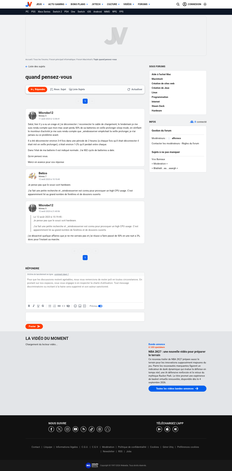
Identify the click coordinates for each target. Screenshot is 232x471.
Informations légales (67, 447)
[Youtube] (75, 429)
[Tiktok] (91, 429)
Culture (112, 4)
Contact (36, 447)
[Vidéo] (84, 306)
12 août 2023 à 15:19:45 (49, 179)
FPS (121, 11)
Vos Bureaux (158, 159)
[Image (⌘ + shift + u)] (80, 306)
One (73, 11)
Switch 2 (57, 11)
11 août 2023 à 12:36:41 (49, 119)
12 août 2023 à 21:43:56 (49, 211)
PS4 (66, 11)
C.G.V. (95, 447)
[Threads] (99, 429)
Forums (142, 4)
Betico (43, 173)
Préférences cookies (188, 447)
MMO (107, 11)
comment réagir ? (61, 274)
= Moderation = (160, 163)
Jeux (39, 4)
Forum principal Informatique (62, 59)
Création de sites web (163, 83)
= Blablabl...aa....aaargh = (165, 168)
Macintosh (157, 79)
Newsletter (108, 451)
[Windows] (175, 429)
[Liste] (50, 306)
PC (27, 11)
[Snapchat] (107, 429)
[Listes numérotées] (54, 306)
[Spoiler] (68, 306)
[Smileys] (75, 306)
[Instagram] (67, 429)
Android (97, 11)
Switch (81, 11)
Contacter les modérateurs (166, 143)
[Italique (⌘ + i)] (34, 306)
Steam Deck (158, 106)
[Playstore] (159, 429)
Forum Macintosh (84, 59)
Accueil (28, 59)
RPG (114, 11)
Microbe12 (46, 113)
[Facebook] (51, 429)
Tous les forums (40, 59)
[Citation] (59, 306)
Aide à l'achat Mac (161, 74)
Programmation (160, 97)
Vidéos (127, 4)
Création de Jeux (160, 87)
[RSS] (83, 429)
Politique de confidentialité (132, 447)
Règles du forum (190, 143)
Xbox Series (44, 11)
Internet (156, 101)
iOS (89, 11)
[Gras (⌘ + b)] (29, 306)
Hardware (157, 110)
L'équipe (48, 447)
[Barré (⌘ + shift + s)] (43, 306)
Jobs (128, 451)
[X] (59, 429)
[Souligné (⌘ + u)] (38, 306)
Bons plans (78, 4)
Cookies (154, 447)
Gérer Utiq (168, 447)
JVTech (96, 4)
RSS (120, 451)
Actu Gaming (56, 4)
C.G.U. (85, 447)
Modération (108, 447)
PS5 (33, 11)
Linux (154, 92)
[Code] (63, 306)
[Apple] (167, 429)
